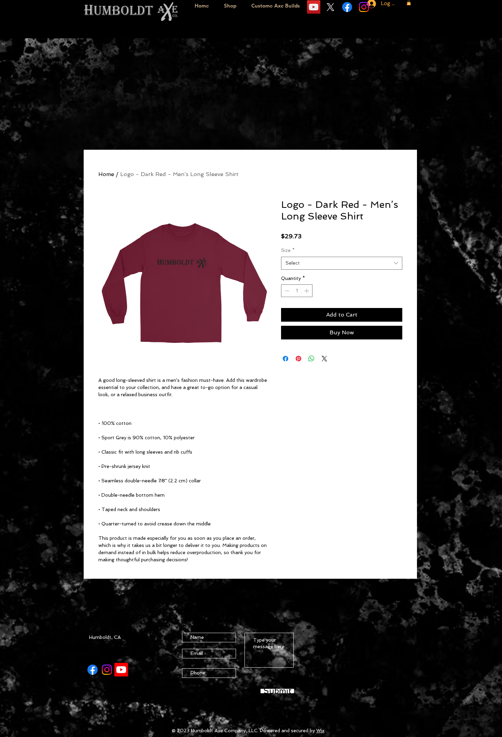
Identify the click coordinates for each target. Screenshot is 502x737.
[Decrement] (286, 291)
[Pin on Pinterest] (298, 358)
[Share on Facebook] (285, 358)
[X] (330, 7)
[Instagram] (364, 7)
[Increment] (307, 291)
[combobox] (341, 263)
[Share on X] (324, 358)
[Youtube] (121, 669)
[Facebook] (347, 7)
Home (106, 174)
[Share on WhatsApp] (311, 358)
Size (288, 250)
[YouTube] (313, 7)
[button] (409, 2)
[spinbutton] (297, 291)
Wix (320, 730)
